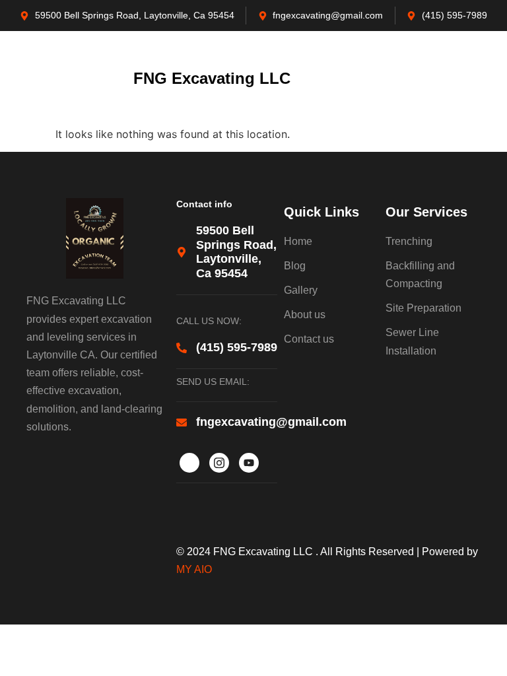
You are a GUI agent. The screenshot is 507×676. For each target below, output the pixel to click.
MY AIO (194, 569)
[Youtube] (249, 463)
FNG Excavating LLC (211, 78)
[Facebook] (189, 463)
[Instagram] (219, 463)
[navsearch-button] (454, 78)
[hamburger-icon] (21, 78)
